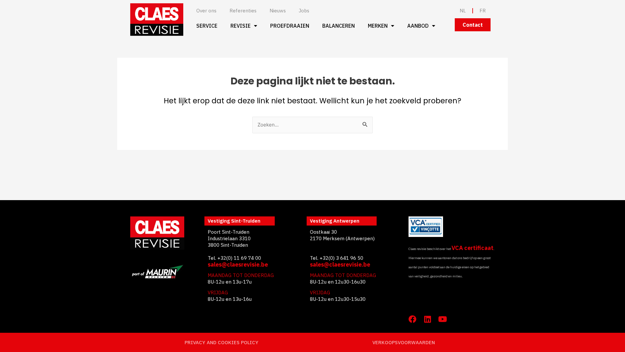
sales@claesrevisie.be (238, 264)
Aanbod (418, 25)
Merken (378, 25)
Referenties (243, 10)
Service (206, 25)
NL (463, 10)
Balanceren (338, 25)
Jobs (304, 10)
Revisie (240, 25)
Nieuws (278, 10)
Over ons (206, 10)
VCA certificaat (472, 248)
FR (482, 10)
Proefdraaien (289, 25)
